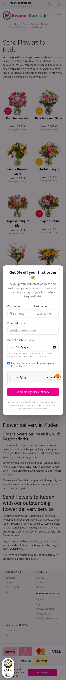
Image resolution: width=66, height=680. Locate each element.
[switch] (8, 675)
